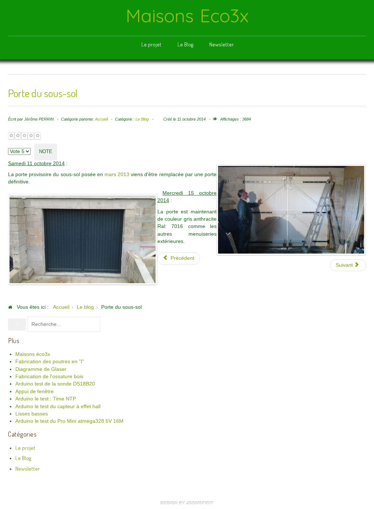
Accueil (101, 119)
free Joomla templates (187, 502)
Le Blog (185, 44)
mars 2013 (116, 174)
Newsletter (221, 44)
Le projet (151, 44)
